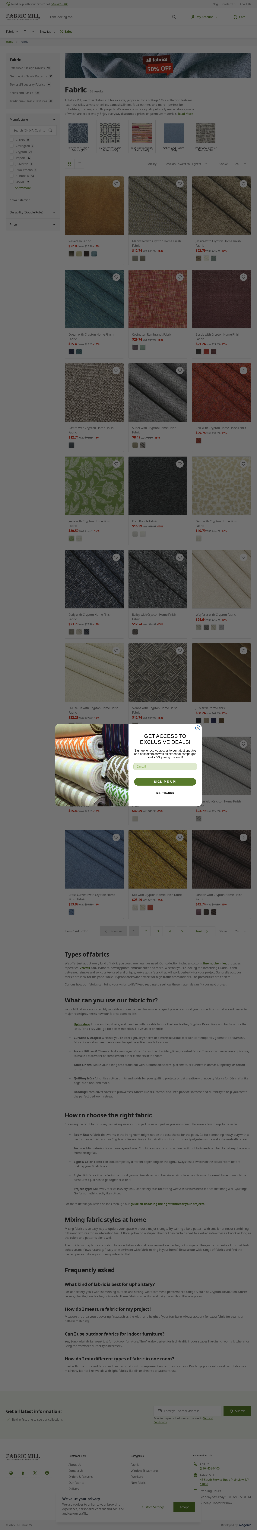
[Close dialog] (197, 728)
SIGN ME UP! (165, 781)
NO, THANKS (165, 793)
